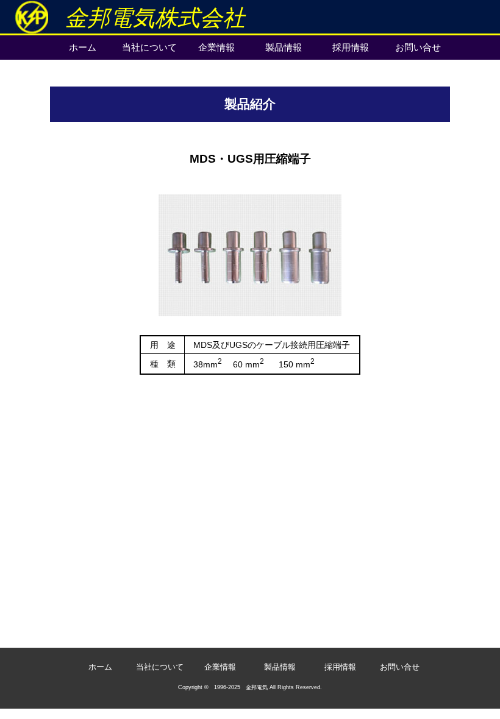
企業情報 (216, 47)
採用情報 (350, 47)
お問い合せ (418, 47)
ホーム (82, 47)
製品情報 (283, 47)
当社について (149, 47)
